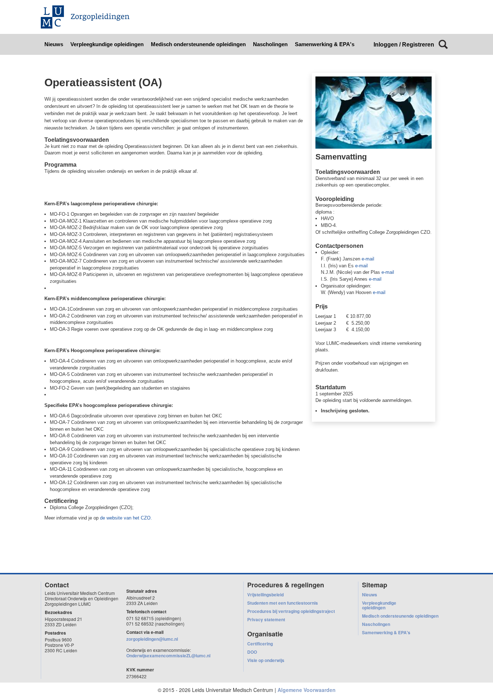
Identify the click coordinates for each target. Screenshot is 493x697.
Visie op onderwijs (265, 660)
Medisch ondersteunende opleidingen (198, 44)
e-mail (368, 259)
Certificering (260, 643)
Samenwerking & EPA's (324, 44)
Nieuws (53, 44)
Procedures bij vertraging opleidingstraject (291, 611)
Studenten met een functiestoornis (282, 603)
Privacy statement (266, 619)
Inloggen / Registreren (404, 44)
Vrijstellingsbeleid (265, 594)
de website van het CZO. (126, 518)
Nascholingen (270, 44)
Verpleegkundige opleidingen (107, 44)
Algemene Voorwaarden (307, 689)
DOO (252, 652)
